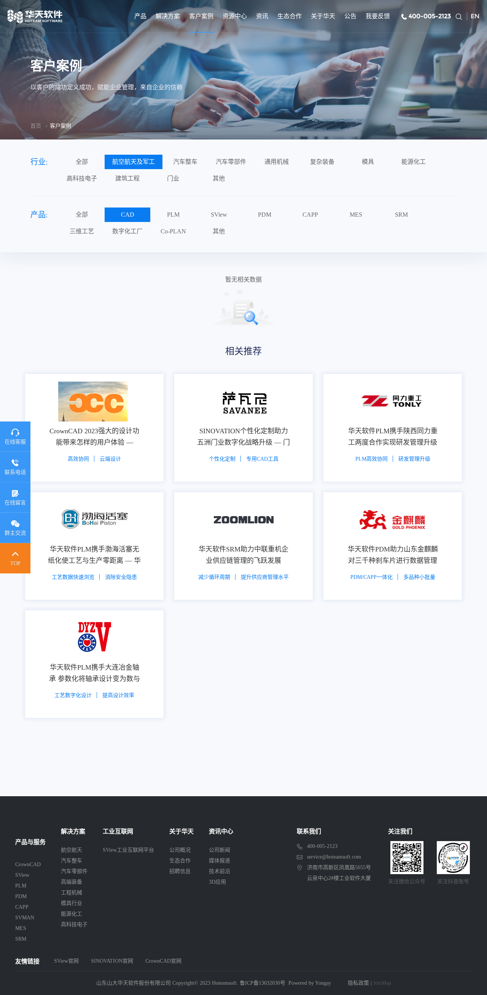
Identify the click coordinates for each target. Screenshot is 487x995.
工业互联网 (118, 831)
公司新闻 (219, 850)
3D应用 (217, 882)
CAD (127, 214)
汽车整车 (185, 161)
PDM (264, 214)
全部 (82, 161)
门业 (173, 178)
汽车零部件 (231, 161)
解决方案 (168, 16)
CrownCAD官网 (163, 961)
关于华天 (323, 16)
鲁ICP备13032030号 (262, 983)
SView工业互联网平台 (128, 850)
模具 (368, 161)
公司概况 (180, 850)
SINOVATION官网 (112, 961)
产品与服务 (30, 842)
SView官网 (66, 961)
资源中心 (235, 16)
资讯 (262, 16)
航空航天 (71, 850)
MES (356, 214)
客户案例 (201, 16)
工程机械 (71, 892)
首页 (35, 126)
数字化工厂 (127, 231)
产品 (140, 16)
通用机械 (276, 161)
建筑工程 (127, 178)
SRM (401, 214)
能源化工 (413, 161)
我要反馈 (378, 16)
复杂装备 (322, 161)
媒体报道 (219, 860)
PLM (173, 214)
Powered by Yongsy (309, 983)
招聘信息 (180, 871)
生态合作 (289, 16)
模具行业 (71, 903)
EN (475, 16)
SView (219, 214)
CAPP (310, 214)
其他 (219, 178)
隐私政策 (358, 983)
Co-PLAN (173, 231)
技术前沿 (219, 871)
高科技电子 (82, 178)
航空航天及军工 (133, 161)
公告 (350, 16)
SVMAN (24, 918)
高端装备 (71, 882)
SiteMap (382, 983)
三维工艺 (82, 231)
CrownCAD (28, 864)
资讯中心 (221, 831)
